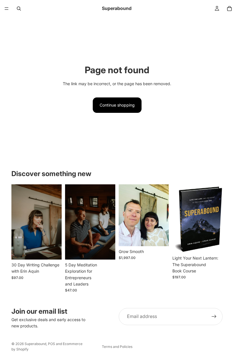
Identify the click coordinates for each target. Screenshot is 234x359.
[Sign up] (214, 317)
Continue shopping (117, 105)
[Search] (19, 8)
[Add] (53, 251)
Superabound (35, 344)
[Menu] (6, 8)
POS (51, 344)
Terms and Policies (117, 346)
